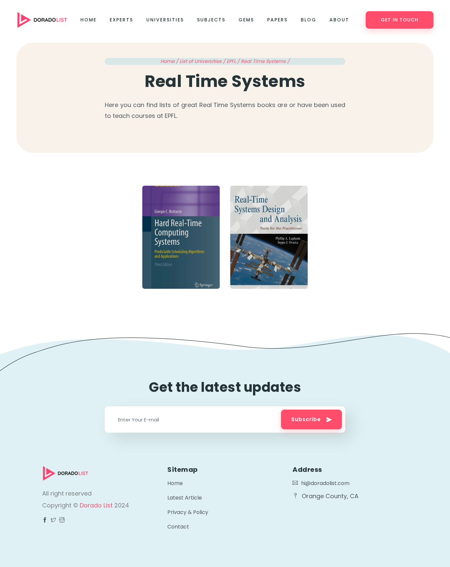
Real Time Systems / (265, 61)
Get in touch (399, 19)
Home (88, 19)
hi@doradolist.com (325, 483)
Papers (277, 19)
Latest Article (184, 497)
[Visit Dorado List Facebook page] (44, 521)
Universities (165, 19)
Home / (170, 61)
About (339, 19)
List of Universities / (203, 61)
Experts (121, 19)
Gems (246, 19)
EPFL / (234, 61)
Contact (178, 526)
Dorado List (97, 505)
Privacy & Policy (187, 512)
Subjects (211, 19)
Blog (308, 19)
